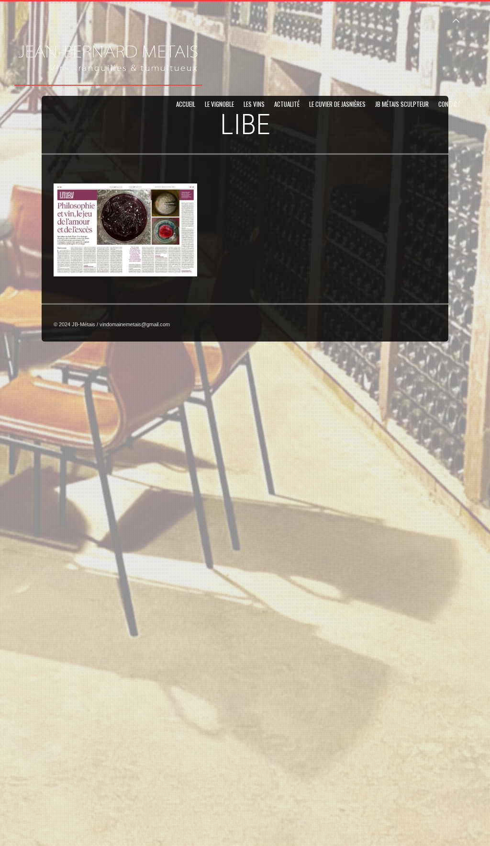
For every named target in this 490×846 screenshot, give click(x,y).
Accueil (185, 104)
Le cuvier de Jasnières (337, 104)
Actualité (287, 104)
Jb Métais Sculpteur (402, 104)
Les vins (254, 104)
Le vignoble (219, 104)
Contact (449, 104)
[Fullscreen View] (456, 16)
